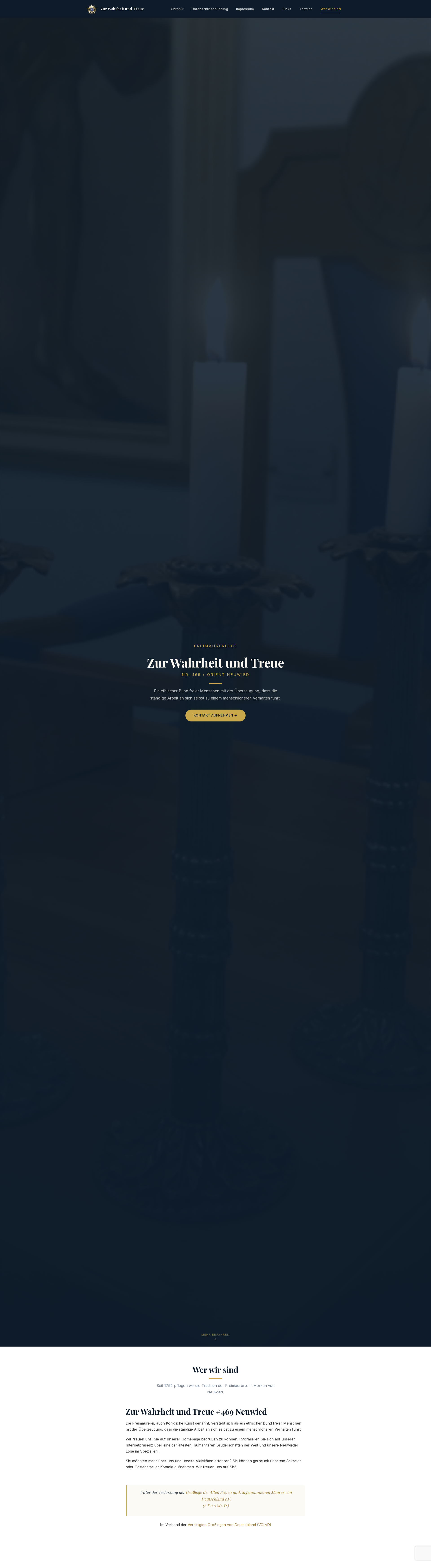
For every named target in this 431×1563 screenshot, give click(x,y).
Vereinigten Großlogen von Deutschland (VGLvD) (229, 1524)
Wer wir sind (331, 9)
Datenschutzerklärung (210, 9)
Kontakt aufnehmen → (215, 715)
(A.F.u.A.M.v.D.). (216, 1505)
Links (287, 9)
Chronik (177, 9)
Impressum (245, 9)
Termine (305, 9)
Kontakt (268, 9)
